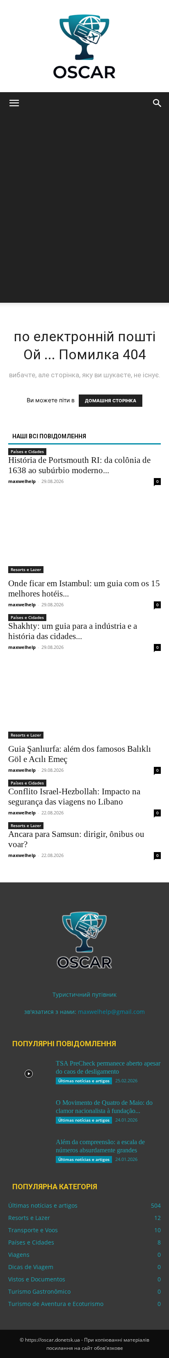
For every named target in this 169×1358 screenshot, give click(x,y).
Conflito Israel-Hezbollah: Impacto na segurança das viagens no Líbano (74, 797)
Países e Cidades (27, 451)
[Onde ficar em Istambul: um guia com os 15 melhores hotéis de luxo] (84, 535)
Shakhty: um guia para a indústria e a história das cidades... (72, 631)
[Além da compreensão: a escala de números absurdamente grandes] (28, 1152)
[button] (14, 103)
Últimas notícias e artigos (84, 1081)
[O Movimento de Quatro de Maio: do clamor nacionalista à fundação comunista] (28, 1113)
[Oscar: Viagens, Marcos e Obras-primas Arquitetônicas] (84, 46)
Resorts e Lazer (26, 569)
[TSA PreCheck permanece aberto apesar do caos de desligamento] (28, 1073)
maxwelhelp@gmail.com (111, 1012)
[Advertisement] (84, 218)
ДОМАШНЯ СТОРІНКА (110, 401)
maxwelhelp (22, 481)
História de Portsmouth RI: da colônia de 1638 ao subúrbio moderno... (79, 465)
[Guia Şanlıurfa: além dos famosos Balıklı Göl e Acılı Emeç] (84, 701)
